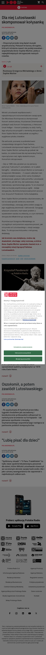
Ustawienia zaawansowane (23, 347)
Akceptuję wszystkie (23, 359)
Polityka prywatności (29, 320)
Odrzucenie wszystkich (23, 353)
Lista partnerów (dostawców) (13, 339)
